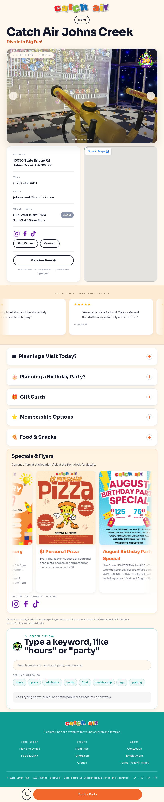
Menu (82, 19)
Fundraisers (82, 755)
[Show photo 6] (88, 139)
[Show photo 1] (73, 139)
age (121, 682)
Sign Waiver (25, 243)
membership (104, 682)
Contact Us (134, 748)
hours (19, 682)
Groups (82, 762)
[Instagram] (16, 233)
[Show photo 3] (79, 139)
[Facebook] (25, 233)
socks (70, 682)
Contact (50, 243)
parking (137, 682)
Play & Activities (29, 748)
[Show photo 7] (91, 139)
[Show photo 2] (76, 139)
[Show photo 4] (82, 139)
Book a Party (87, 794)
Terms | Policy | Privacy (134, 762)
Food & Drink (29, 755)
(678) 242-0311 (25, 183)
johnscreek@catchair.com (33, 197)
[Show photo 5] (85, 139)
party (34, 682)
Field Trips (81, 748)
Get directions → (43, 260)
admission (52, 682)
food (85, 682)
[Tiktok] (33, 233)
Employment (134, 755)
